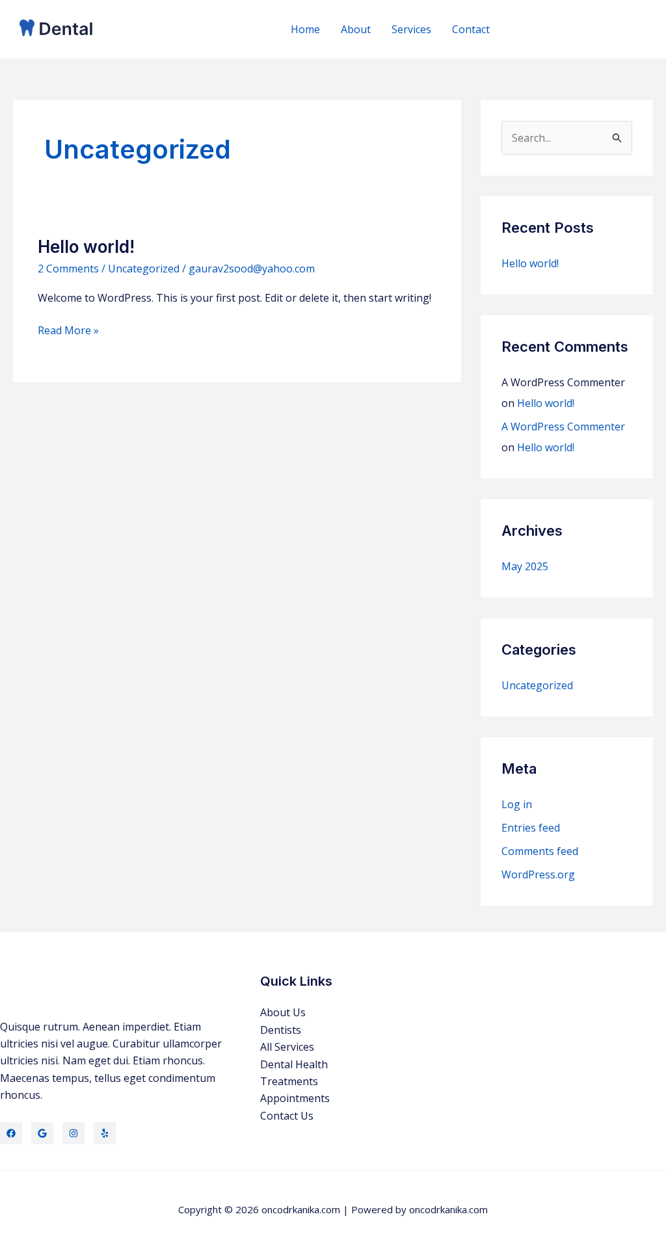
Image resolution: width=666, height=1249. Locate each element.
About (356, 29)
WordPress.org (538, 874)
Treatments (289, 1081)
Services (411, 29)
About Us (283, 1012)
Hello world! (86, 247)
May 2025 (524, 566)
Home (305, 29)
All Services (287, 1047)
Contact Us (286, 1116)
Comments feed (539, 851)
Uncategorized (144, 268)
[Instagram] (73, 1133)
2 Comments (68, 268)
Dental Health (294, 1064)
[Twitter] (42, 1133)
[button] (579, 29)
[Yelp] (105, 1133)
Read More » (68, 330)
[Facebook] (11, 1133)
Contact (471, 29)
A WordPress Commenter (563, 426)
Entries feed (530, 828)
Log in (516, 804)
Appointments (295, 1098)
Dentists (280, 1030)
